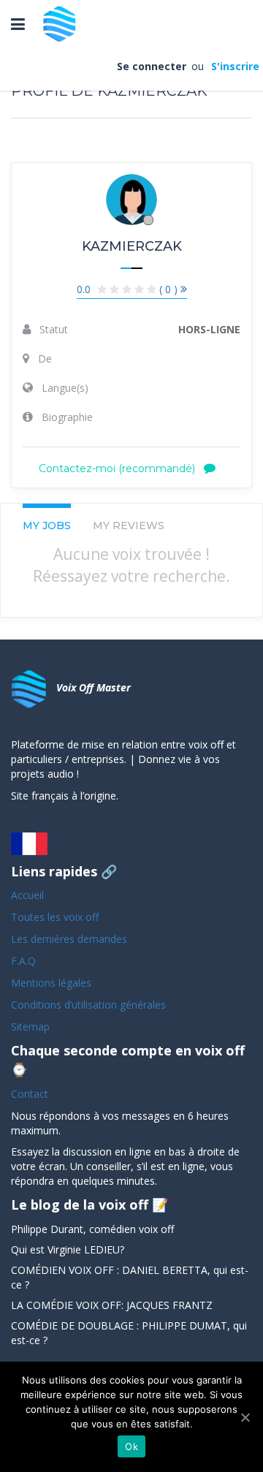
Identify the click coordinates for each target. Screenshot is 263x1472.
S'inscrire (234, 66)
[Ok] (244, 1417)
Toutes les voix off (55, 917)
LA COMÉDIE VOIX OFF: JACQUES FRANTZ (112, 1305)
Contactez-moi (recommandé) (118, 468)
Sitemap (30, 1026)
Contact (29, 1094)
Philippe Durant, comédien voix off (92, 1229)
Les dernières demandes (70, 939)
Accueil (27, 895)
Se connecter (152, 66)
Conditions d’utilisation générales (90, 1005)
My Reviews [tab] (128, 525)
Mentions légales (51, 983)
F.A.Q (23, 961)
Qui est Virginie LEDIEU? (67, 1249)
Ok (131, 1446)
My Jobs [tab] (47, 525)
